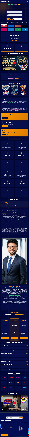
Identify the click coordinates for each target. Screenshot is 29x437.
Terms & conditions (12, 434)
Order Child (14, 338)
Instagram (11, 428)
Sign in (8, 18)
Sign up (11, 18)
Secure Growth (5, 126)
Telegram (21, 428)
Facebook (11, 426)
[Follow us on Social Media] (28, 429)
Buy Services (14, 40)
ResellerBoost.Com (6, 1)
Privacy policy (17, 434)
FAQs (1, 428)
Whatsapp (21, 429)
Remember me (9, 16)
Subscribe (21, 417)
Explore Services (4, 118)
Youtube (11, 429)
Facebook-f (21, 426)
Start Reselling (4, 134)
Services (2, 427)
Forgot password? (20, 16)
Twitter (11, 427)
